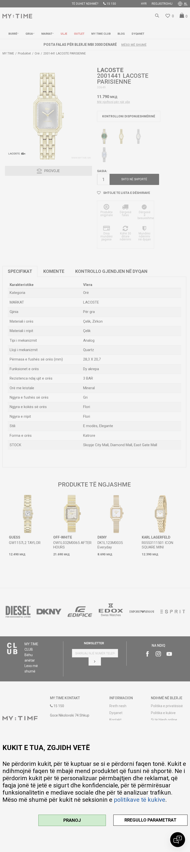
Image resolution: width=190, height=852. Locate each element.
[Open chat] (177, 839)
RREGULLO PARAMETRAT (150, 820)
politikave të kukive (139, 799)
